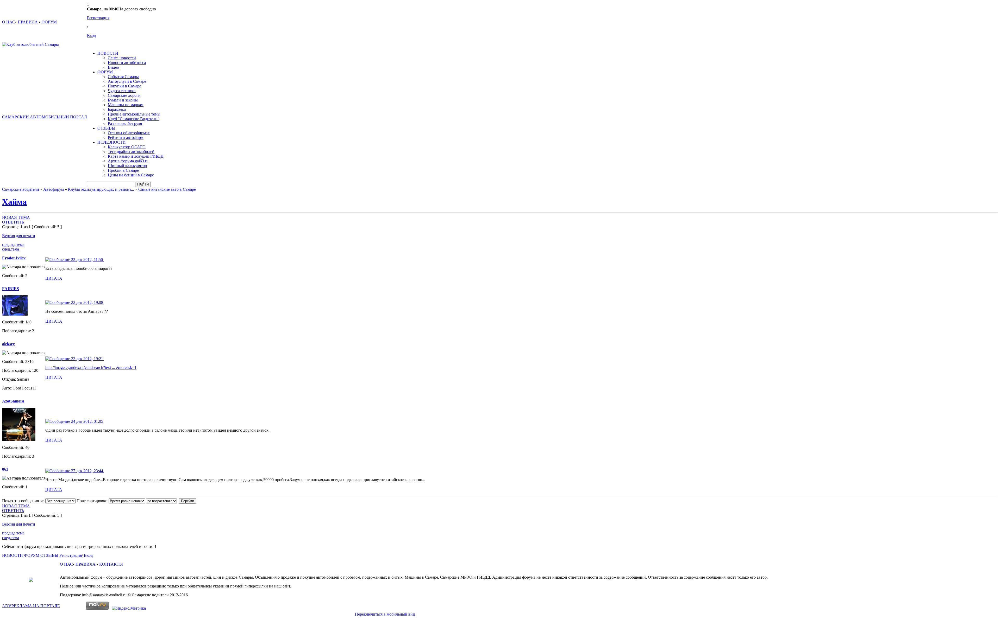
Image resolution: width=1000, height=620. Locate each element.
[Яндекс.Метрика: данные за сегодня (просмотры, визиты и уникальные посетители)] (129, 608)
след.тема (10, 249)
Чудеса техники (122, 90)
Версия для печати (18, 235)
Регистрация (98, 18)
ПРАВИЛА (28, 22)
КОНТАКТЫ (111, 564)
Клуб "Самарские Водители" (133, 119)
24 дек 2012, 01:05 (87, 421)
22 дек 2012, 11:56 (87, 259)
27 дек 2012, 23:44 (87, 471)
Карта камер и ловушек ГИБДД (136, 156)
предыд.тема (13, 244)
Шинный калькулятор (127, 165)
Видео (113, 67)
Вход (91, 35)
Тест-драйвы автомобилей (131, 151)
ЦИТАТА (53, 278)
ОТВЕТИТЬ (13, 222)
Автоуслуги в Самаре (127, 81)
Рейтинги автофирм (125, 137)
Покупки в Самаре (124, 86)
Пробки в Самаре (123, 170)
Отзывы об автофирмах (129, 133)
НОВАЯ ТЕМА (16, 217)
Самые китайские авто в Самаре (167, 189)
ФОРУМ (49, 22)
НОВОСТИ (107, 53)
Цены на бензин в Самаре (131, 175)
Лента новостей (122, 58)
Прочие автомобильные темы (134, 114)
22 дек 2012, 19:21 (87, 358)
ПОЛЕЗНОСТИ (111, 142)
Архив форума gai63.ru (128, 161)
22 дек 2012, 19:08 (87, 302)
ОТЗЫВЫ (106, 128)
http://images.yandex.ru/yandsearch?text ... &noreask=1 (90, 367)
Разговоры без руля (125, 123)
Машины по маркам (125, 105)
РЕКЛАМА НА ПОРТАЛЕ (31, 606)
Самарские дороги (124, 95)
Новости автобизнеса (127, 62)
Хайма (14, 202)
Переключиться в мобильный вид (385, 614)
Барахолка (117, 109)
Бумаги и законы (123, 100)
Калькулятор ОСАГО (127, 147)
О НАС (8, 22)
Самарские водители (20, 189)
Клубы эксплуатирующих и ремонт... (101, 189)
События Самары (123, 76)
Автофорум (53, 189)
